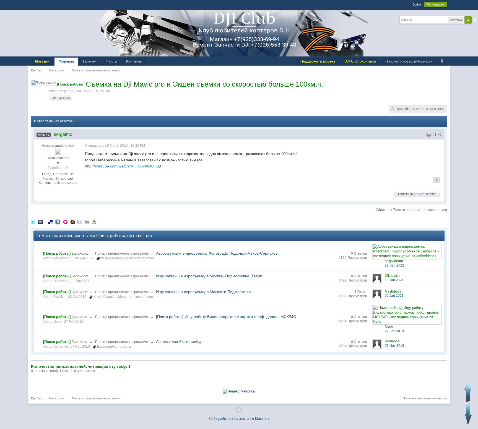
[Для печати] (87, 221)
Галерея (90, 61)
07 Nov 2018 (394, 346)
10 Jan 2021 (394, 280)
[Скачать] (94, 221)
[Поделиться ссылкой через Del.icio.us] (50, 221)
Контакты (134, 61)
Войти (417, 4)
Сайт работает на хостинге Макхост (239, 419)
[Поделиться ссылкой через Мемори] (65, 221)
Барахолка (80, 253)
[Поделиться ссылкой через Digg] (40, 221)
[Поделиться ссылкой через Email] (79, 221)
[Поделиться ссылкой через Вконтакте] (57, 221)
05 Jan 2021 (394, 296)
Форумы (66, 61)
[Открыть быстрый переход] (442, 62)
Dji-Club (36, 398)
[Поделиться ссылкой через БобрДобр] (72, 221)
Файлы (111, 61)
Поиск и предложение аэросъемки (122, 253)
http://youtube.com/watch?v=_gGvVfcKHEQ (123, 166)
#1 (435, 134)
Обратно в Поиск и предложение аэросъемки (411, 210)
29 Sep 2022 (394, 265)
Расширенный (475, 19)
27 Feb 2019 (394, 331)
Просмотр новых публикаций (409, 61)
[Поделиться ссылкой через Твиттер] (33, 221)
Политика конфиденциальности (425, 398)
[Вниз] (468, 413)
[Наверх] (239, 409)
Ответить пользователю (417, 194)
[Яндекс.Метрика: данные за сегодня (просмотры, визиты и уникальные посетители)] (239, 391)
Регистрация (436, 4)
